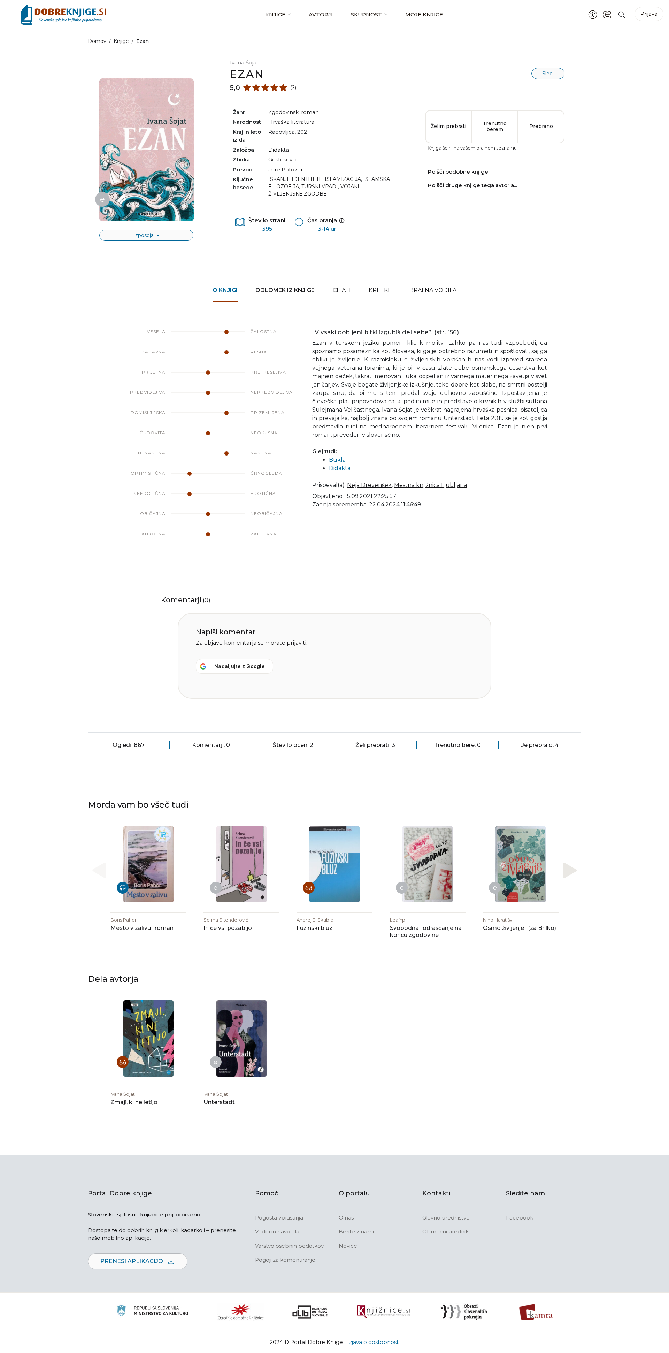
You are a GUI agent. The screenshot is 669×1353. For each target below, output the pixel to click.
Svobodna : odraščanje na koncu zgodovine (426, 931)
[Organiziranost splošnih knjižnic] (240, 1312)
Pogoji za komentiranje (285, 1259)
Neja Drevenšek (369, 485)
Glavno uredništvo (446, 1217)
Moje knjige (424, 14)
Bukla (337, 460)
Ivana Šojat (244, 62)
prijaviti (296, 643)
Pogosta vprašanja (279, 1217)
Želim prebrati (448, 126)
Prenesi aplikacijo (132, 1261)
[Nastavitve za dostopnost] (592, 14)
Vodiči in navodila (277, 1231)
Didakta (278, 149)
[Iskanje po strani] (621, 14)
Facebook (519, 1217)
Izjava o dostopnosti (373, 1342)
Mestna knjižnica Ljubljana (430, 485)
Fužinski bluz (314, 928)
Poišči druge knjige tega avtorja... (472, 185)
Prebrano (541, 126)
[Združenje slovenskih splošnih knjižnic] (383, 1312)
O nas (346, 1217)
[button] (570, 870)
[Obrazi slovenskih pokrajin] (464, 1312)
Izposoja (144, 235)
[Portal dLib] (310, 1312)
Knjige (275, 14)
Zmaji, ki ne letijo (133, 1102)
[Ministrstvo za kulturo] (152, 1311)
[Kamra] (536, 1312)
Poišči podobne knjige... (459, 171)
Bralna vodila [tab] (432, 290)
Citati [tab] (342, 290)
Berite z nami (356, 1231)
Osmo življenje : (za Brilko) (519, 928)
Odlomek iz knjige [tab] (285, 290)
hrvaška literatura (291, 122)
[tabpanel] (334, 440)
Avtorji (321, 14)
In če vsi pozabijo (227, 928)
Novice (348, 1246)
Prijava (649, 13)
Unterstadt (219, 1102)
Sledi (548, 73)
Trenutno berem (495, 126)
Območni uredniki (446, 1231)
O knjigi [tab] (225, 290)
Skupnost (366, 14)
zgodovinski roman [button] (293, 112)
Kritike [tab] (380, 290)
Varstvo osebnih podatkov (289, 1246)
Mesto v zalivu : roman (142, 928)
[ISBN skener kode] (607, 14)
